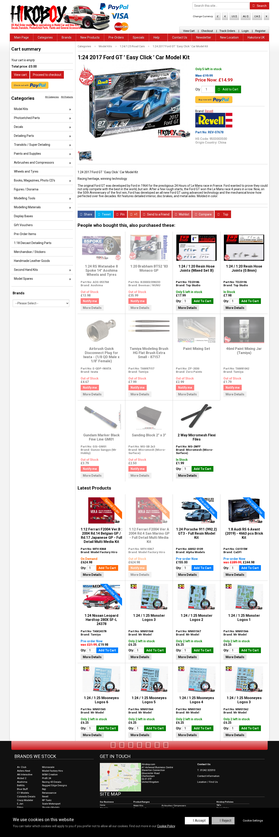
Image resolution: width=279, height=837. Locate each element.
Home (102, 805)
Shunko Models (51, 807)
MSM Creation (50, 774)
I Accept (199, 820)
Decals (18, 127)
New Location (229, 37)
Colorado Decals (26, 796)
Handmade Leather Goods (32, 261)
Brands (66, 37)
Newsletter (203, 37)
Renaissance (49, 792)
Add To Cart (202, 301)
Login (245, 30)
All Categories (52, 97)
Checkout (207, 30)
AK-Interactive (24, 774)
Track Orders (227, 30)
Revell (209, 111)
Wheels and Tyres (26, 171)
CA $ (257, 16)
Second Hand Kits (26, 269)
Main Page (21, 37)
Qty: (198, 89)
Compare (205, 214)
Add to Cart (230, 89)
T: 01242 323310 (206, 770)
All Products (67, 97)
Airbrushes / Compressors (174, 806)
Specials (138, 37)
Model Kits (105, 46)
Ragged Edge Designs (54, 785)
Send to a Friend (157, 214)
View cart (20, 74)
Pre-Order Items (25, 234)
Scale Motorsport (51, 803)
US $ (234, 16)
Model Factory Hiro (52, 770)
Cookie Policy (166, 826)
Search (261, 5)
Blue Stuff (22, 789)
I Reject (225, 820)
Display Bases (23, 216)
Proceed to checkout (47, 74)
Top (225, 214)
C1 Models (23, 792)
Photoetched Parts (27, 118)
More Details (92, 308)
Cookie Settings (253, 820)
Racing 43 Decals (51, 782)
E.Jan (20, 803)
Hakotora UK (256, 37)
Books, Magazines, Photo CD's (34, 180)
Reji (44, 789)
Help (156, 37)
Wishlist (183, 214)
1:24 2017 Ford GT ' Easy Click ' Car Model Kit (180, 46)
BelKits (21, 785)
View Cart (189, 30)
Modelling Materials (27, 207)
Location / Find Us (207, 782)
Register (260, 30)
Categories (45, 37)
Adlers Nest (23, 770)
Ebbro (20, 807)
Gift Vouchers (23, 225)
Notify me (90, 301)
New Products (90, 37)
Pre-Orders (116, 37)
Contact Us (179, 37)
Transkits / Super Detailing (32, 144)
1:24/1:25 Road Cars (132, 46)
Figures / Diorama (26, 189)
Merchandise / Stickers (30, 252)
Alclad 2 (21, 778)
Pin (122, 214)
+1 (135, 214)
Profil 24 (46, 778)
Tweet (106, 214)
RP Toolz (46, 800)
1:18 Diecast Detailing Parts (32, 243)
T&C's (218, 805)
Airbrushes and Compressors (34, 162)
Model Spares (23, 278)
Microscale (48, 767)
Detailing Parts (24, 135)
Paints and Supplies (27, 153)
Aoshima (22, 782)
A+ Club (21, 767)
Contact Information (208, 776)
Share (87, 214)
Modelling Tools (24, 198)
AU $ (245, 16)
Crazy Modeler (25, 800)
